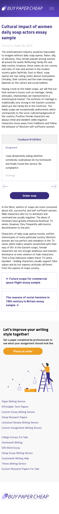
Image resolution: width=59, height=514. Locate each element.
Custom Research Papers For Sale (20, 469)
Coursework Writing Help (15, 458)
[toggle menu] (51, 8)
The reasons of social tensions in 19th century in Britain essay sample (28, 301)
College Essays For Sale (15, 437)
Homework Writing (12, 442)
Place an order (22, 351)
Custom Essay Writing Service (18, 412)
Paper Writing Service (13, 401)
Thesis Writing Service (14, 463)
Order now (29, 195)
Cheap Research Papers (14, 417)
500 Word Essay (11, 448)
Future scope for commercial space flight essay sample (26, 280)
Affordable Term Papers (15, 407)
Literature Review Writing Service (20, 422)
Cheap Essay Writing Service (17, 453)
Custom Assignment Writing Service (22, 428)
